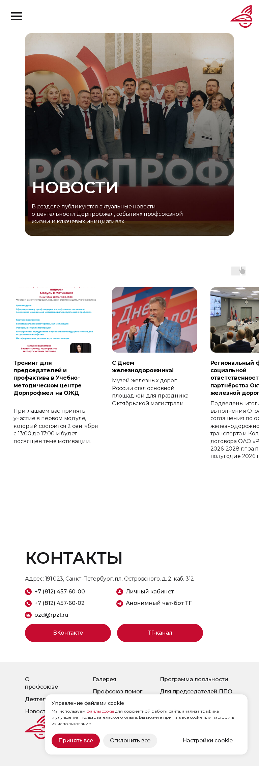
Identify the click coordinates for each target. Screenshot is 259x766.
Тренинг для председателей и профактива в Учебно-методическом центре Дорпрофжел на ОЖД (47, 378)
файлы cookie (100, 711)
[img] (37, 727)
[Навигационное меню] (16, 16)
